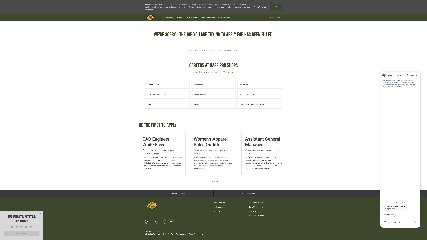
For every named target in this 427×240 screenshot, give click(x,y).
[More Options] (385, 222)
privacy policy (394, 85)
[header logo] (150, 17)
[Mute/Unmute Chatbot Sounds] (412, 75)
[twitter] (163, 221)
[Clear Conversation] (408, 75)
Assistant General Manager (262, 141)
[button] (260, 7)
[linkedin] (155, 221)
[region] (400, 148)
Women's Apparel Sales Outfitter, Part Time (211, 141)
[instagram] (171, 221)
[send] (415, 222)
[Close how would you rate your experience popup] (41, 214)
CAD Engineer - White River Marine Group (157, 141)
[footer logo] (152, 205)
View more (213, 181)
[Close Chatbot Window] (416, 75)
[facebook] (147, 221)
